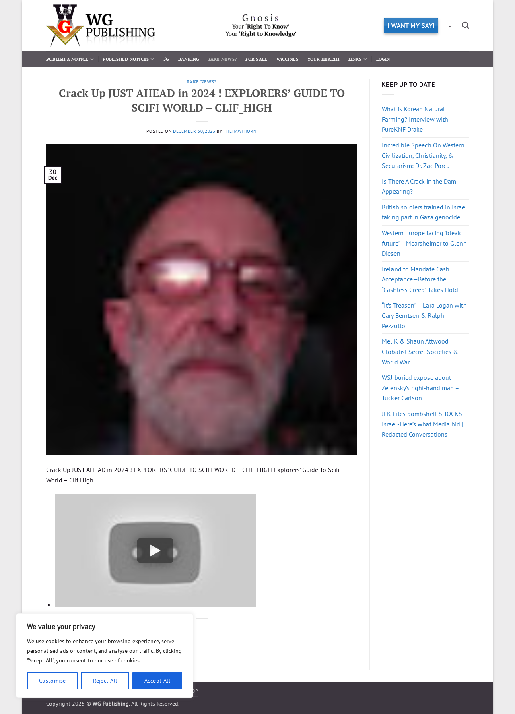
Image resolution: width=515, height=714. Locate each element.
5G (166, 59)
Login (383, 59)
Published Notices (126, 59)
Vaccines (287, 59)
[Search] (465, 25)
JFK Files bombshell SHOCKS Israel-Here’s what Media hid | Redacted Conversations (423, 424)
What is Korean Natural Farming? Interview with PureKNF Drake (415, 119)
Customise (52, 680)
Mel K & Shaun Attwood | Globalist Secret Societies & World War (420, 351)
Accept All (157, 680)
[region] (104, 655)
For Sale (256, 59)
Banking (189, 59)
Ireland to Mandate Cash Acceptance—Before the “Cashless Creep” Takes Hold (420, 279)
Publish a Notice (67, 59)
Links (355, 59)
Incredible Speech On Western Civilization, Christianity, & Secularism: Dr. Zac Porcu (423, 155)
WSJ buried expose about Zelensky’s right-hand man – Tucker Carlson (420, 387)
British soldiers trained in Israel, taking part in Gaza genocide (425, 212)
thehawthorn (240, 131)
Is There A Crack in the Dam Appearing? (419, 186)
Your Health (323, 59)
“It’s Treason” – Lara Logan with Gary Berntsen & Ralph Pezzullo (424, 315)
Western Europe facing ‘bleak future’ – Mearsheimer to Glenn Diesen (424, 243)
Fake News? (222, 59)
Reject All (105, 680)
